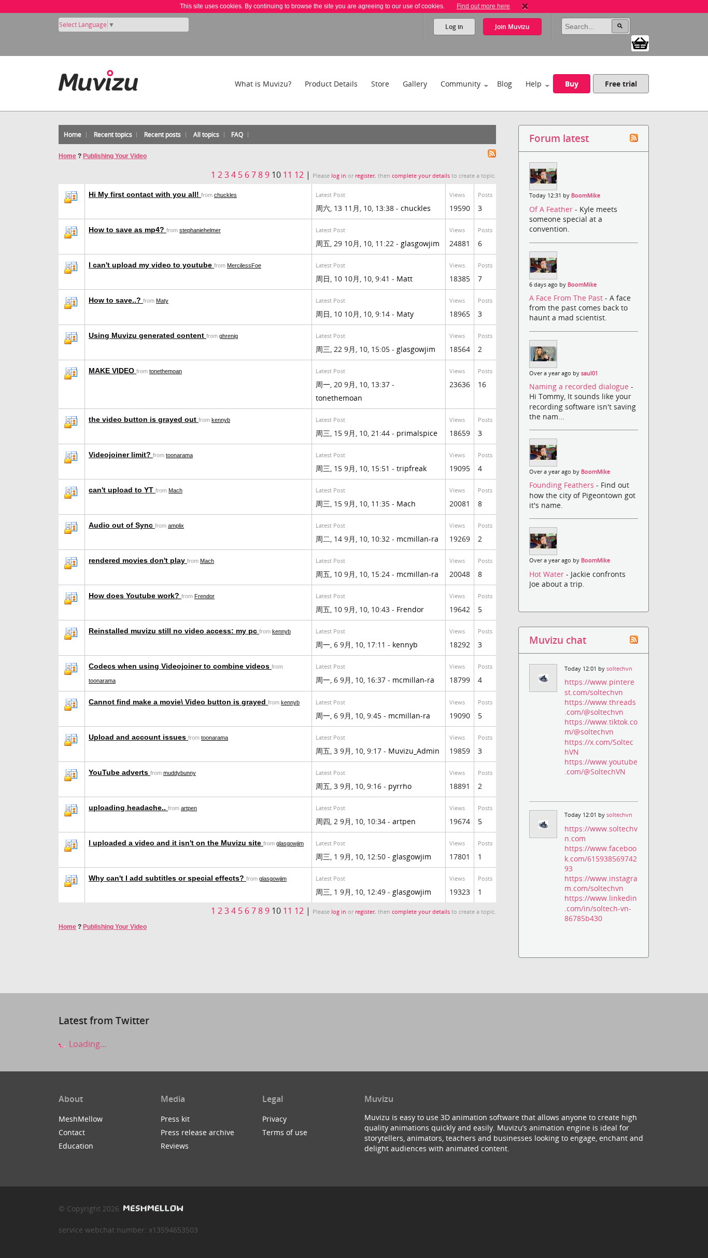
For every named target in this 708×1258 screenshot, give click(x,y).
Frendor (204, 596)
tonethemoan (165, 371)
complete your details (421, 175)
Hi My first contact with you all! (145, 194)
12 (299, 174)
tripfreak (412, 468)
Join (512, 26)
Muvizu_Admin (414, 751)
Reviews (175, 1146)
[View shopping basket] (640, 42)
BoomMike (585, 195)
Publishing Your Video (115, 156)
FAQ (237, 134)
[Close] (525, 6)
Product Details (331, 84)
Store (380, 84)
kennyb (220, 420)
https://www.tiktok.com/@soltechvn (601, 727)
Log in (454, 26)
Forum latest (559, 138)
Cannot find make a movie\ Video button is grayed (178, 702)
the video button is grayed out (144, 419)
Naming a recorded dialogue (580, 386)
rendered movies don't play (138, 560)
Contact (72, 1132)
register (365, 175)
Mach (175, 490)
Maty (162, 301)
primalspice (417, 433)
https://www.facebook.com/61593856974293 (600, 858)
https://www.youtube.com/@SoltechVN (601, 766)
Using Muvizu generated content (147, 335)
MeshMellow (81, 1119)
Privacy (274, 1119)
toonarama (179, 455)
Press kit (175, 1119)
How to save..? (116, 300)
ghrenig (228, 336)
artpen (189, 808)
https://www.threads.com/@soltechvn (600, 707)
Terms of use (284, 1132)
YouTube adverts (119, 772)
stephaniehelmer (200, 230)
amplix (176, 525)
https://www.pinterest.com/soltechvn (599, 687)
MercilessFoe (244, 265)
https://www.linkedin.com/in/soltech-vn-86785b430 (600, 908)
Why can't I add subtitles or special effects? (167, 878)
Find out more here (483, 6)
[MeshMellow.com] (152, 1208)
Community (460, 84)
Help (534, 84)
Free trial (621, 84)
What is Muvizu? (263, 84)
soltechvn (619, 668)
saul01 (589, 373)
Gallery (415, 84)
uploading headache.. (128, 807)
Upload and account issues (138, 737)
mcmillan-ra (417, 539)
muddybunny (179, 773)
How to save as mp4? (127, 229)
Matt (405, 279)
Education (76, 1146)
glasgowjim (420, 243)
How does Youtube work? (135, 595)
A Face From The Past (567, 298)
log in (338, 175)
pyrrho (400, 786)
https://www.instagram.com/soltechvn (601, 883)
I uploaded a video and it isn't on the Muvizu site (176, 843)
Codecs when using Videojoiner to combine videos (180, 666)
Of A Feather (552, 209)
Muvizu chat (557, 639)
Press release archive (197, 1132)
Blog (504, 84)
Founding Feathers (562, 485)
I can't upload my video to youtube (151, 265)
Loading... (86, 1044)
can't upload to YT (122, 490)
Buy (571, 84)
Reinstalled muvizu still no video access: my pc (174, 631)
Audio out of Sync (122, 525)
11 (287, 174)
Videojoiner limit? (121, 454)
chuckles (225, 195)
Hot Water (547, 574)
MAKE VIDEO (112, 370)
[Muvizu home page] (98, 78)
